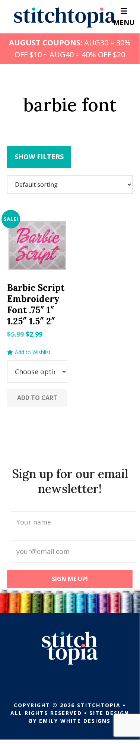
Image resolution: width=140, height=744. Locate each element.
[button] (29, 352)
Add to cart (37, 398)
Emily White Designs (75, 720)
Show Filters (39, 156)
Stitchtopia (65, 17)
